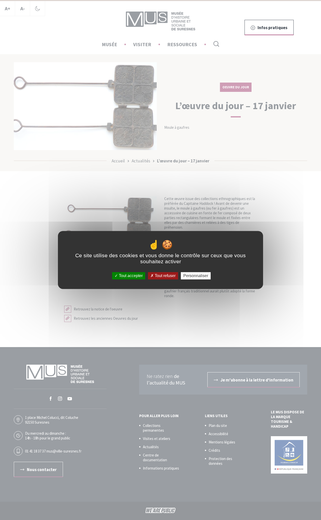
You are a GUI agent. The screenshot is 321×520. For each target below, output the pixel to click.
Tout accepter (130, 276)
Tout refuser (165, 276)
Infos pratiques (272, 27)
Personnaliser (195, 276)
